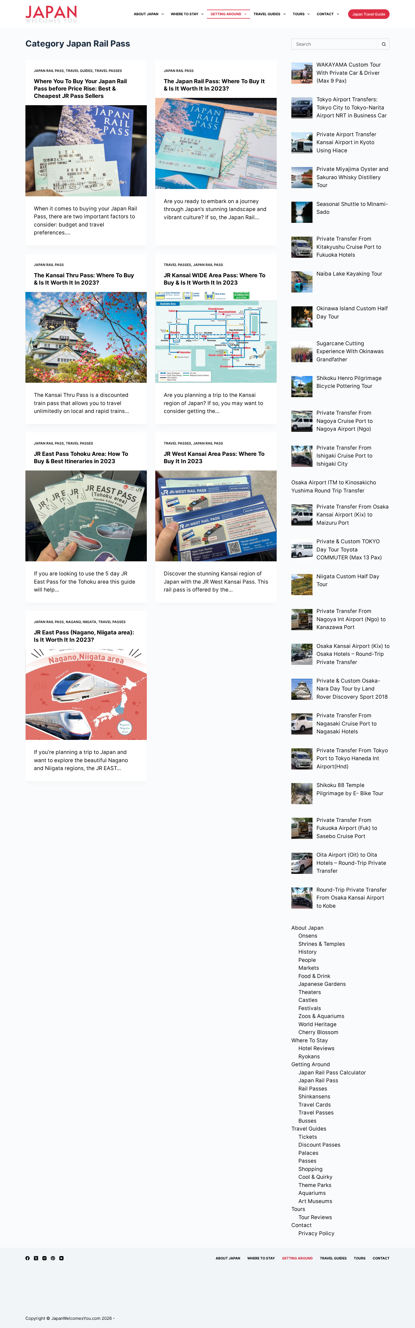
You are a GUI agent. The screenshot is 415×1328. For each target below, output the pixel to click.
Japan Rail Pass (49, 71)
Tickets (307, 1137)
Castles (308, 1000)
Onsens (307, 936)
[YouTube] (61, 1258)
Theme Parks (314, 1185)
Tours (299, 14)
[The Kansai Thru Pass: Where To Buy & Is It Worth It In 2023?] (86, 337)
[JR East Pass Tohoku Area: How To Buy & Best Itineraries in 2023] (86, 516)
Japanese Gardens (322, 984)
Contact (325, 14)
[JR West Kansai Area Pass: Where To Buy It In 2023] (216, 516)
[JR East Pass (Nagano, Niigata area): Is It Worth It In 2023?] (86, 694)
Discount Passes (319, 1145)
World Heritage (317, 1024)
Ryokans (309, 1056)
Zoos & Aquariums (321, 1016)
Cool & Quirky (315, 1177)
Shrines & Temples (321, 944)
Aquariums (312, 1193)
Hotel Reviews (316, 1048)
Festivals (309, 1008)
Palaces (308, 1153)
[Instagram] (44, 1258)
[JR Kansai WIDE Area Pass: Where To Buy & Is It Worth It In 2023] (216, 337)
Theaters (309, 992)
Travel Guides (267, 14)
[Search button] (384, 44)
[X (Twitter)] (36, 1258)
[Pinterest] (53, 1258)
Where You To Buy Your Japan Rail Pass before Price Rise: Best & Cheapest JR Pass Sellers (80, 88)
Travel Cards (314, 1104)
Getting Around (226, 14)
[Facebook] (27, 1258)
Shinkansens (314, 1096)
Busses (307, 1121)
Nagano (73, 622)
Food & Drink (314, 976)
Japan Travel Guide (368, 14)
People (307, 960)
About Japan (146, 14)
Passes (307, 1161)
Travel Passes (108, 71)
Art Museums (315, 1201)
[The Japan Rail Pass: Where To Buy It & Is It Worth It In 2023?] (216, 143)
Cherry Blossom (318, 1032)
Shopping (310, 1169)
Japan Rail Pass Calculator (332, 1072)
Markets (308, 968)
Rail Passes (312, 1088)
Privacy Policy (316, 1233)
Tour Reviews (315, 1217)
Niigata (89, 622)
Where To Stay (184, 14)
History (307, 952)
